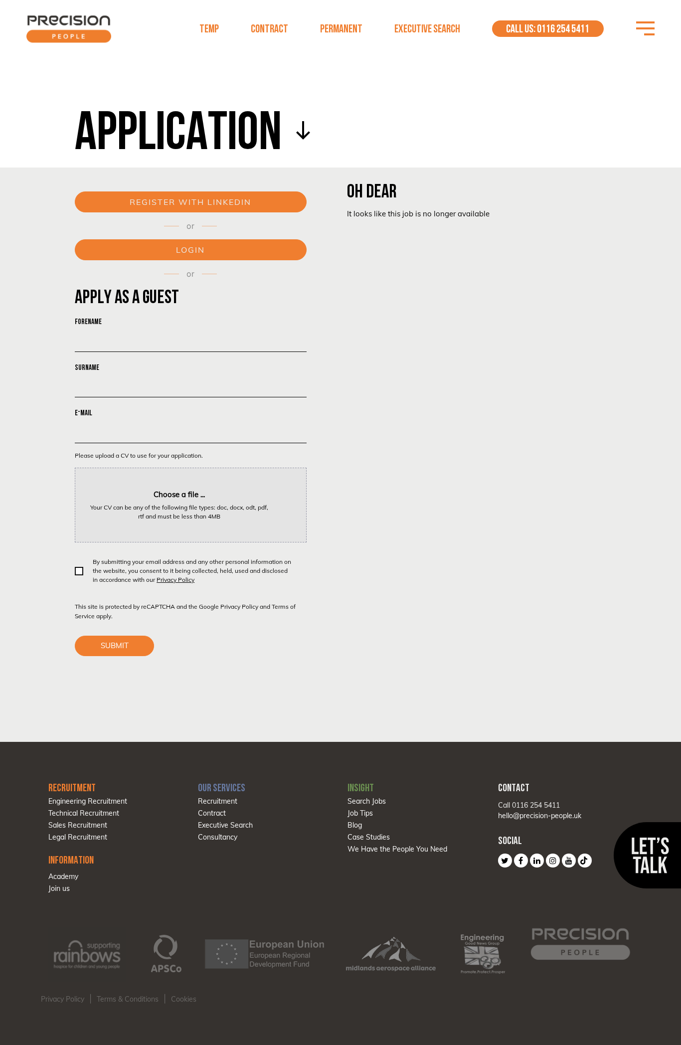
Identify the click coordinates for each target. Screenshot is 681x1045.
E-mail (83, 412)
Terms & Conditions (128, 999)
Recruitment (217, 801)
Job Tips (360, 813)
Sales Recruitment (77, 825)
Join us (59, 888)
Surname (87, 367)
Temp (209, 28)
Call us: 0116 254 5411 (547, 28)
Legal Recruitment (77, 837)
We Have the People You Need (397, 849)
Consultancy (217, 837)
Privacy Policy (175, 579)
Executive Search (427, 28)
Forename (88, 321)
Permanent (341, 28)
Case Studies (368, 837)
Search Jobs (366, 801)
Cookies (183, 999)
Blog (354, 825)
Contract (269, 28)
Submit (115, 645)
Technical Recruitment (83, 813)
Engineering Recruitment (87, 801)
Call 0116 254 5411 (529, 805)
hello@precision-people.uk (539, 815)
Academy (63, 876)
